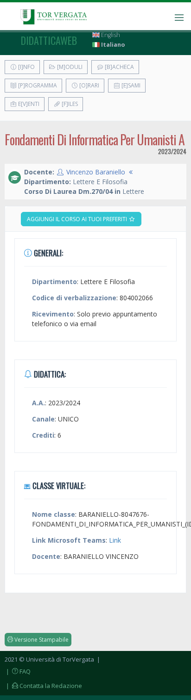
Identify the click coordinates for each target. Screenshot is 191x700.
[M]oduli (69, 67)
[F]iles (69, 104)
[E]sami (130, 85)
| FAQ (18, 671)
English (110, 35)
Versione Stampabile (41, 640)
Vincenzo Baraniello (95, 171)
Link (115, 540)
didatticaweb (49, 40)
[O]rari (88, 85)
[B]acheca (118, 67)
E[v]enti (28, 104)
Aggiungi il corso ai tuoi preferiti (77, 219)
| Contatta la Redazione (43, 685)
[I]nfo (26, 67)
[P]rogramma (37, 85)
